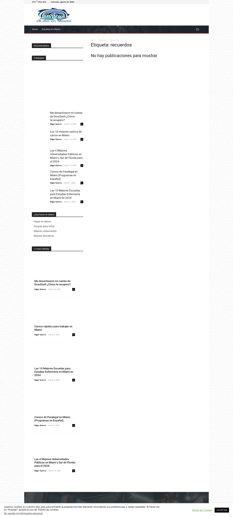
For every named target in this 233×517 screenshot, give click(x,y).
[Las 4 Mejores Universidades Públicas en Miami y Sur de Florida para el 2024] (40, 157)
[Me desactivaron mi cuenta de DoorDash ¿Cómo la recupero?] (40, 119)
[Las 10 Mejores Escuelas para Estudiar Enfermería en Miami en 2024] (40, 197)
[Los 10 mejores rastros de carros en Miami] (40, 138)
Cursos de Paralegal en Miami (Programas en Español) (64, 175)
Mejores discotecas (44, 235)
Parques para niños (44, 226)
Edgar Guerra (56, 124)
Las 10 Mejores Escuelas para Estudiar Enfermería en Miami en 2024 (65, 194)
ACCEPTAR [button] (222, 510)
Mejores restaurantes (45, 230)
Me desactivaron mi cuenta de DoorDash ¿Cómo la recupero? (66, 116)
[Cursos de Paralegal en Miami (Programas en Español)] (40, 178)
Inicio (93, 40)
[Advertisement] (55, 84)
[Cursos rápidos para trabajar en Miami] (57, 319)
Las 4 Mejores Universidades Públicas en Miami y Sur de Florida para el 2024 (54, 462)
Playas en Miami (42, 221)
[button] (197, 29)
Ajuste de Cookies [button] (202, 510)
